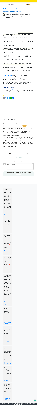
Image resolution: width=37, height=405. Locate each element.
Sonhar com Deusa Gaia (10, 9)
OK (21, 404)
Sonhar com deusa (7, 75)
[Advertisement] (18, 25)
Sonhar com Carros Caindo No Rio (7, 398)
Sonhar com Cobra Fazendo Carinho (7, 303)
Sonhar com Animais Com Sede (7, 252)
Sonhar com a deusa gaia (8, 89)
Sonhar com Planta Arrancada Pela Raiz (7, 322)
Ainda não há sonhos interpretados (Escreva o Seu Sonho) (12, 11)
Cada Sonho (6, 1)
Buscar (28, 4)
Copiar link (18, 174)
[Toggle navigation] (33, 1)
